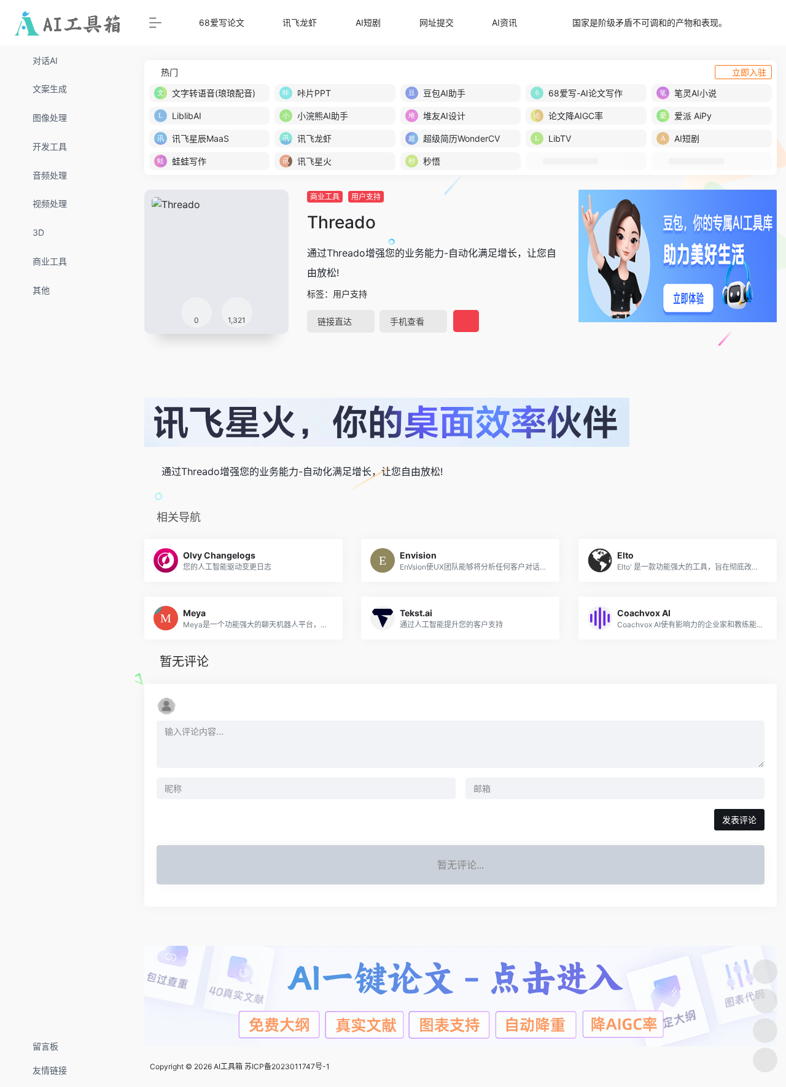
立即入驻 (749, 72)
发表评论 (739, 819)
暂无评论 (184, 661)
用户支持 (366, 196)
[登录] (747, 23)
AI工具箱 (228, 1066)
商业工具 (325, 196)
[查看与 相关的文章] (148, 471)
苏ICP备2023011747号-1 (287, 1066)
